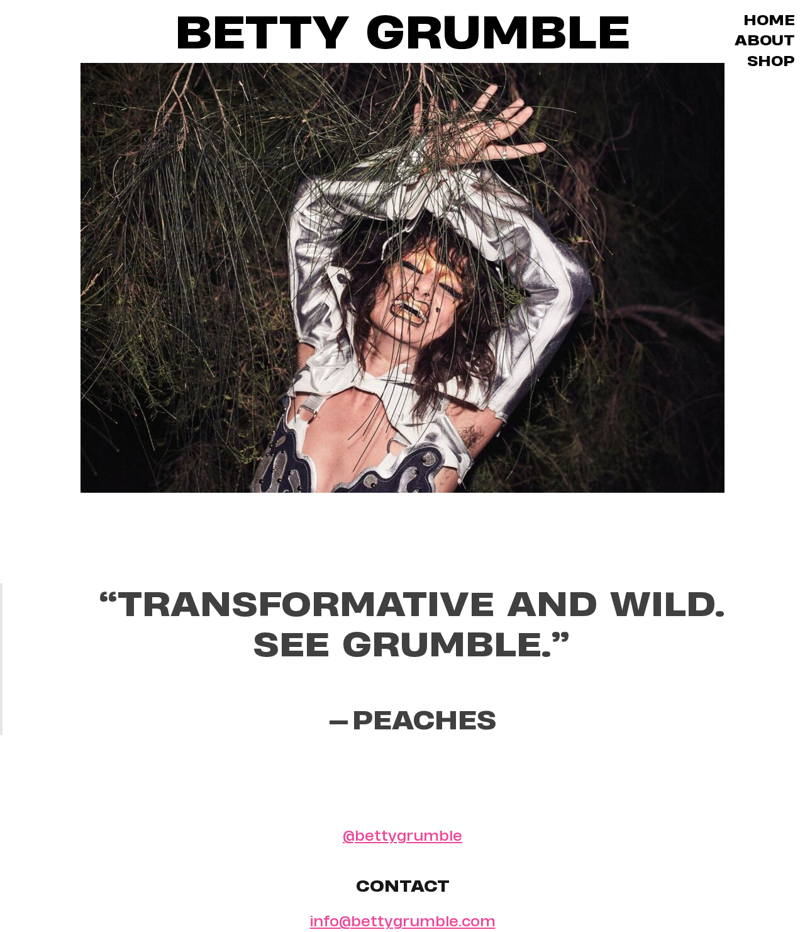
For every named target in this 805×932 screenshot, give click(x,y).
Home (769, 20)
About (765, 40)
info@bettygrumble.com (403, 921)
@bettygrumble (402, 835)
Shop (771, 61)
